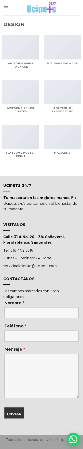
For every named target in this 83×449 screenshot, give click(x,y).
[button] (73, 439)
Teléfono (15, 326)
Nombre (14, 303)
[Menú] (6, 7)
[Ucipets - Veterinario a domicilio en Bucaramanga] (41, 7)
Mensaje (14, 349)
